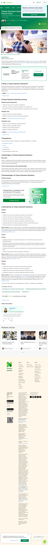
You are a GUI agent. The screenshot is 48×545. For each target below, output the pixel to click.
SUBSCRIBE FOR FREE (14, 200)
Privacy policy (38, 369)
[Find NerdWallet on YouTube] (33, 397)
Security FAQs (30, 366)
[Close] (46, 535)
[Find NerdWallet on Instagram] (35, 397)
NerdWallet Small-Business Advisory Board (35, 288)
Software (7, 7)
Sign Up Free (34, 14)
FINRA (20, 479)
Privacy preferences (37, 375)
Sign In (39, 2)
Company (21, 364)
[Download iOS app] (10, 401)
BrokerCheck (21, 491)
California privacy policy (38, 372)
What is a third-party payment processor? (16, 93)
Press (20, 384)
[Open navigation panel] (1, 3)
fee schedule (25, 489)
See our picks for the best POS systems (16, 132)
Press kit (20, 386)
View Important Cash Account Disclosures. (23, 500)
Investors (21, 387)
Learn (13, 7)
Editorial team (22, 382)
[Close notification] (45, 6)
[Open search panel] (33, 2)
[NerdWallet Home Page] (7, 2)
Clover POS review (15, 258)
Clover (24, 62)
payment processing (34, 61)
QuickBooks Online (7, 143)
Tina (12, 308)
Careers (20, 368)
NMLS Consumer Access (23, 443)
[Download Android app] (10, 409)
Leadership (21, 366)
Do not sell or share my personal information (38, 379)
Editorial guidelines (21, 377)
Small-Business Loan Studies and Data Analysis (13, 288)
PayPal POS (24, 276)
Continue (24, 540)
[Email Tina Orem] (10, 310)
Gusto (4, 145)
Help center (29, 364)
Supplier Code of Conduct (38, 367)
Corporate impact (21, 371)
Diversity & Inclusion (21, 374)
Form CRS (20, 484)
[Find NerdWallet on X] (31, 397)
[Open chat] (44, 542)
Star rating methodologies (22, 380)
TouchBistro (6, 147)
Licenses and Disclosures (23, 422)
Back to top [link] (6, 95)
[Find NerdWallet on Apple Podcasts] (38, 397)
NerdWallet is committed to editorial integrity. (11, 54)
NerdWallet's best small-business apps (15, 118)
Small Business (25, 291)
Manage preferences (14, 540)
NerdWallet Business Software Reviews (11, 291)
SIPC (22, 479)
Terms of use (37, 364)
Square (19, 62)
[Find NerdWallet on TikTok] (40, 397)
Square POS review (10, 231)
